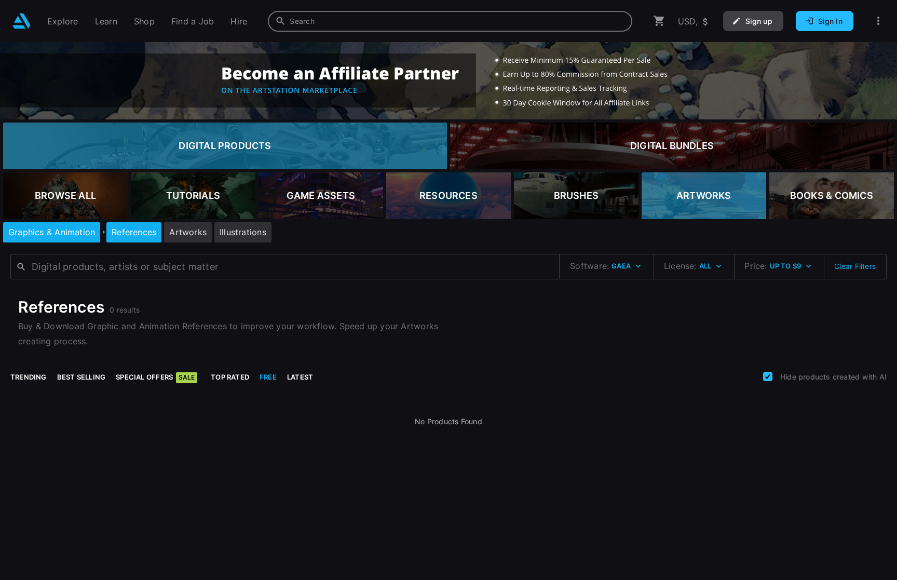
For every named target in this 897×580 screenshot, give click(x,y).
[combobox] (450, 21)
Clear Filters (855, 266)
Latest (300, 377)
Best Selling (81, 377)
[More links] (878, 21)
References (134, 232)
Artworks (188, 232)
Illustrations (243, 232)
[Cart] (659, 21)
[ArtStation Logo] (21, 21)
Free (268, 377)
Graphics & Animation (51, 232)
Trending (28, 377)
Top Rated (230, 377)
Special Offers (155, 377)
